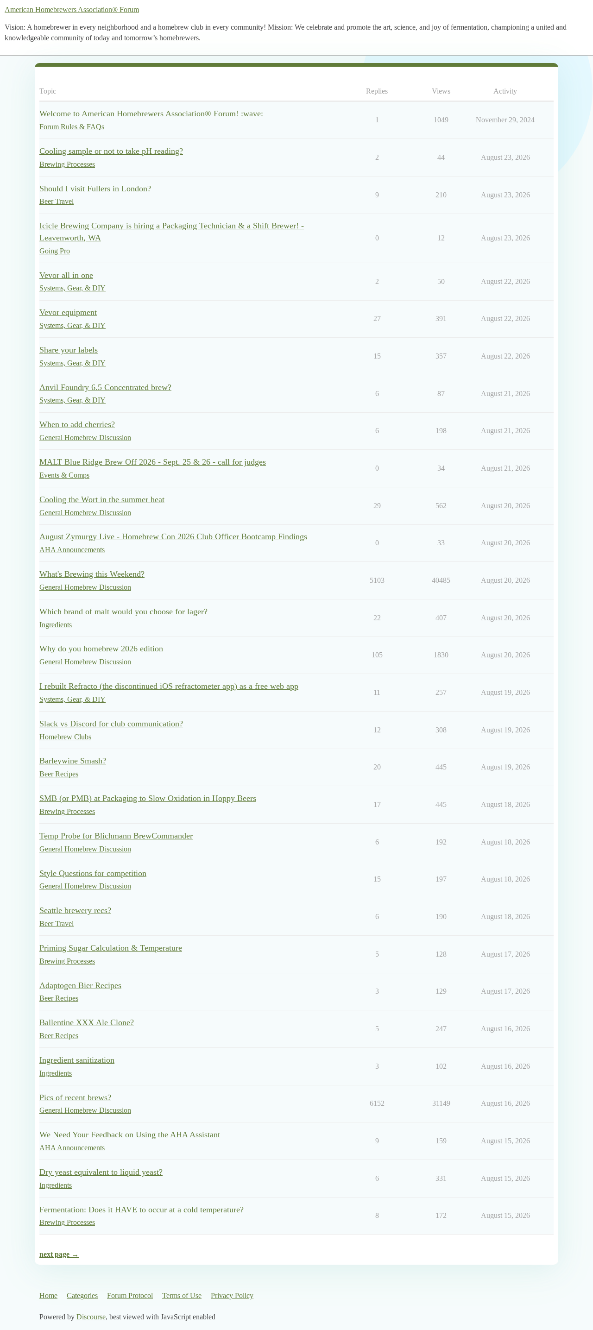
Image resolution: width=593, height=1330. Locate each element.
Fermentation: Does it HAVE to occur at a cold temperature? (141, 1209)
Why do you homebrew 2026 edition (101, 648)
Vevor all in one (66, 275)
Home (48, 1295)
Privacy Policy (232, 1295)
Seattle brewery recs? (75, 910)
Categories (82, 1295)
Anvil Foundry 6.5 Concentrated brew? (105, 387)
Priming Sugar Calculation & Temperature (110, 947)
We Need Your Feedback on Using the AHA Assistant (129, 1134)
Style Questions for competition (92, 873)
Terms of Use (182, 1295)
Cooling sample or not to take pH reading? (111, 151)
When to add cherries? (77, 424)
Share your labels (68, 349)
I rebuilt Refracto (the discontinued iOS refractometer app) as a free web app (168, 686)
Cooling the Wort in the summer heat (101, 499)
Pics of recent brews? (75, 1097)
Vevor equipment (68, 312)
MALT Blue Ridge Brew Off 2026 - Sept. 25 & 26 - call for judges (152, 461)
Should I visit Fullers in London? (95, 188)
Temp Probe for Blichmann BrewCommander (116, 835)
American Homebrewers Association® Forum (72, 9)
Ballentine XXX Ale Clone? (86, 1022)
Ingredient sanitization (76, 1060)
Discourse (91, 1317)
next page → (59, 1254)
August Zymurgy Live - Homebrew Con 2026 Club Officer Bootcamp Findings (173, 536)
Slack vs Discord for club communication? (111, 723)
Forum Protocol (130, 1295)
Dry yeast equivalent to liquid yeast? (101, 1172)
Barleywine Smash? (72, 760)
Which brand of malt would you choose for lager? (123, 611)
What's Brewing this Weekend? (92, 574)
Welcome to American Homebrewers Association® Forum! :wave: (151, 113)
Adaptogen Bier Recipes (80, 985)
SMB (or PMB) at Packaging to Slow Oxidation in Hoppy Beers (147, 798)
